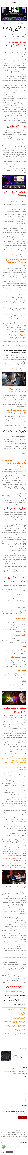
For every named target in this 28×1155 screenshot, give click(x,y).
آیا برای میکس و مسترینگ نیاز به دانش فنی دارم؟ (14, 1013)
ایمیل (25, 1099)
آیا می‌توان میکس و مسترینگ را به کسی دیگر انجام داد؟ (14, 1030)
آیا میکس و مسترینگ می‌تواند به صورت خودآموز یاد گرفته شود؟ (14, 1022)
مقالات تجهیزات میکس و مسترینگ (18, 23)
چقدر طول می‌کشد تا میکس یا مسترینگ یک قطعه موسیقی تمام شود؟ (14, 1026)
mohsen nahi (11, 23)
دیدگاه (25, 1076)
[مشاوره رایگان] (3, 1152)
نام (26, 1093)
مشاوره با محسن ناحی (15, 508)
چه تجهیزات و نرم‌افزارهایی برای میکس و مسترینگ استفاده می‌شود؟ (14, 1009)
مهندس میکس (22, 341)
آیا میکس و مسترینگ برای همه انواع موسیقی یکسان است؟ (15, 1017)
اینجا (14, 504)
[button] (14, 992)
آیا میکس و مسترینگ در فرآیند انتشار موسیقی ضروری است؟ (14, 1034)
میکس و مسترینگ (8, 60)
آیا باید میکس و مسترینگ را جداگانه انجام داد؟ (15, 991)
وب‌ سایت (24, 1105)
